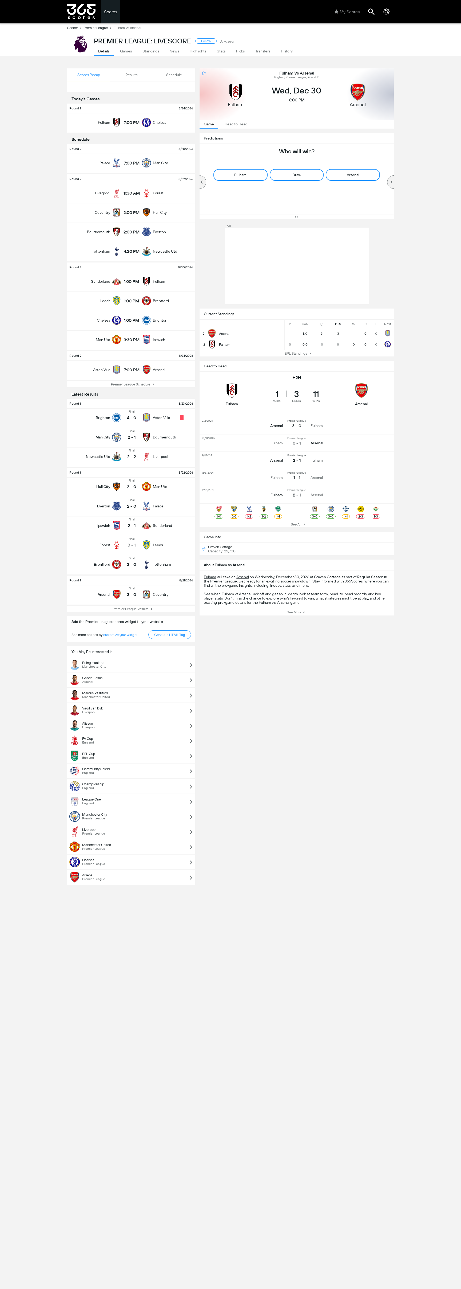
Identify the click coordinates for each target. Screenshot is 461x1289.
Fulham (210, 577)
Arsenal (242, 577)
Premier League (96, 28)
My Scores (350, 11)
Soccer (72, 28)
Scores (110, 11)
